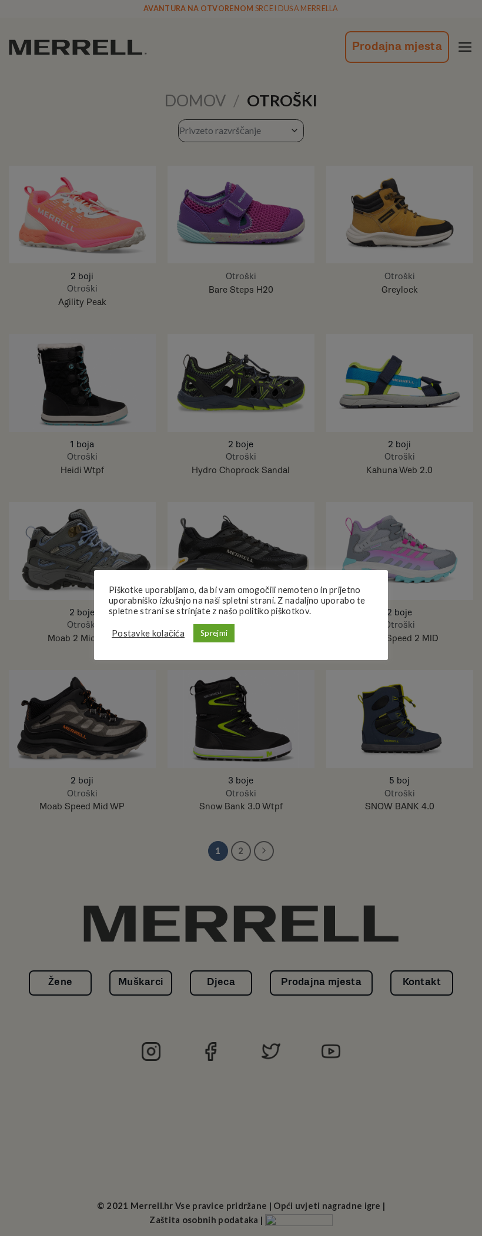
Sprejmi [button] (213, 633)
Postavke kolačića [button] (148, 633)
